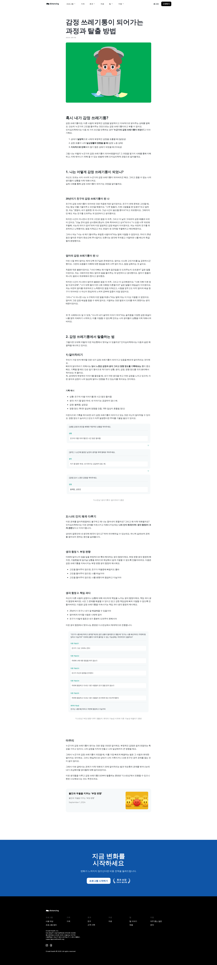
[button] (71, 4)
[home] (53, 3)
